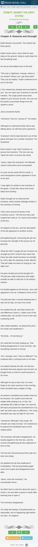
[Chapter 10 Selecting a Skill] (26, 27)
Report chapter (13, 538)
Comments (27, 538)
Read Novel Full (15, 2)
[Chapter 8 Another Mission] (12, 27)
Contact (12, 545)
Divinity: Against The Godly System (19, 14)
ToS (17, 545)
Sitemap (21, 545)
